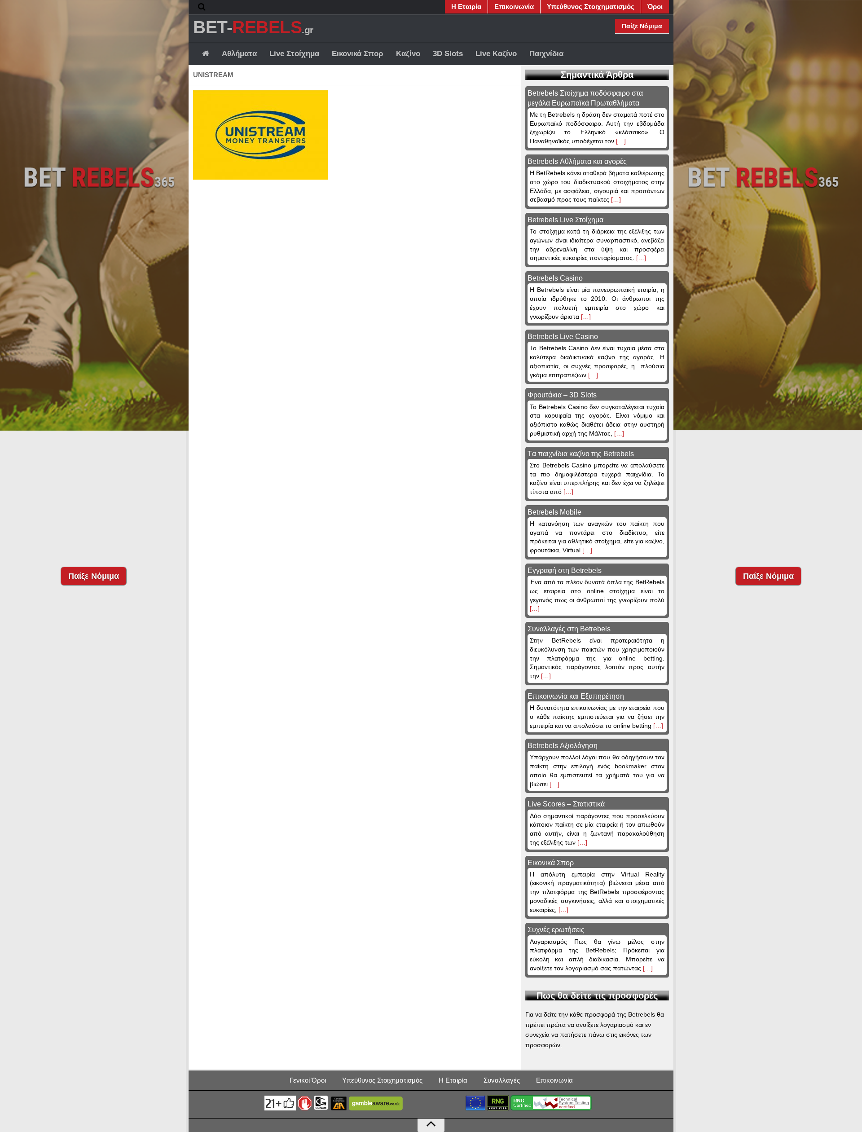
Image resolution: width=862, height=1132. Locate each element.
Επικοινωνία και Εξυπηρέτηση (576, 696)
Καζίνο (408, 53)
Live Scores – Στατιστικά (566, 804)
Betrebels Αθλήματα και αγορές (577, 161)
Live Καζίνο (496, 53)
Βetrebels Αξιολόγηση (563, 745)
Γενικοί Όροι (308, 1080)
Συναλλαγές (502, 1080)
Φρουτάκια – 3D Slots (562, 395)
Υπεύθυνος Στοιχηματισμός (590, 6)
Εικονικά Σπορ (357, 53)
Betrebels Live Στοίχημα (565, 220)
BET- (253, 27)
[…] (620, 141)
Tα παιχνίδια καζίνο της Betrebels (581, 454)
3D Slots (448, 53)
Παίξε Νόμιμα (642, 26)
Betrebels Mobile (554, 512)
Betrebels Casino (555, 278)
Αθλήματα (239, 53)
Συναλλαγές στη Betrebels (569, 629)
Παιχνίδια (546, 53)
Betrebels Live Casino (563, 336)
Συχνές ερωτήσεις (556, 930)
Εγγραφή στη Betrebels (565, 570)
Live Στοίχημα (294, 53)
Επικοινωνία (514, 6)
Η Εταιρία (466, 6)
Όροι (655, 6)
